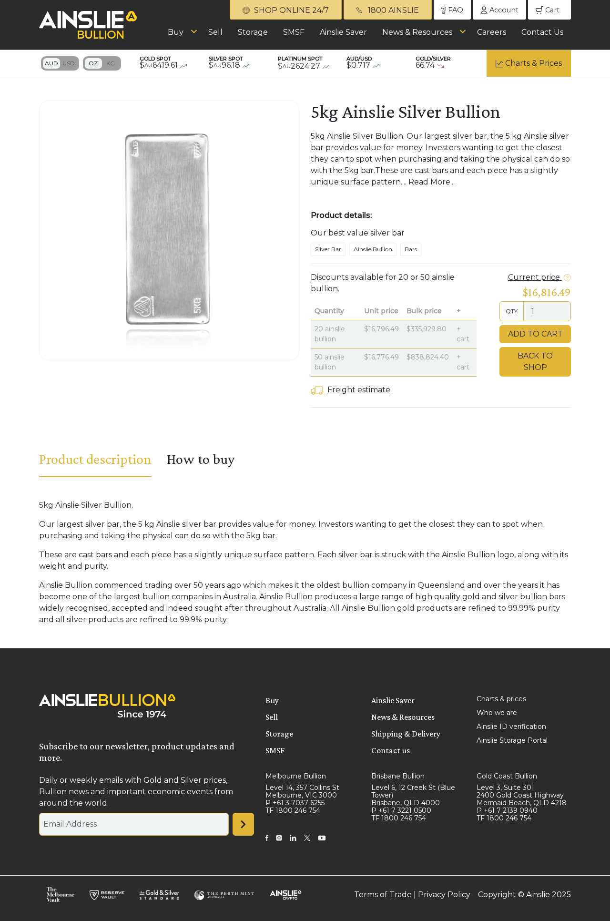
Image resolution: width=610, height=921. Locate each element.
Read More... (431, 181)
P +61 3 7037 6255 (295, 803)
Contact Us (542, 32)
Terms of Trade (383, 894)
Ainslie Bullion (373, 249)
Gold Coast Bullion (507, 776)
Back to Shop (535, 361)
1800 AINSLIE (392, 10)
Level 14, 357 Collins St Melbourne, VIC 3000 (302, 791)
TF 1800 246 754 (292, 810)
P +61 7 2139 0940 (507, 810)
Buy (175, 32)
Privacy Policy (444, 894)
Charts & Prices (533, 63)
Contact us (390, 750)
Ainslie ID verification (511, 726)
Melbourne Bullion (295, 776)
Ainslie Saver (343, 32)
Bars (411, 249)
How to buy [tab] (200, 459)
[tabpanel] (305, 562)
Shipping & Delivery (405, 733)
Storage (253, 32)
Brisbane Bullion (398, 776)
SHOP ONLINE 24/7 (290, 10)
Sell (215, 32)
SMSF (294, 32)
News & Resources (417, 32)
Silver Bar (328, 249)
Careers (491, 32)
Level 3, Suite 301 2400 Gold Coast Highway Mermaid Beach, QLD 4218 (522, 795)
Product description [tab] (95, 459)
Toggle (60, 63)
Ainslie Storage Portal (512, 740)
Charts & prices (501, 699)
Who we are (497, 712)
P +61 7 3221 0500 (401, 810)
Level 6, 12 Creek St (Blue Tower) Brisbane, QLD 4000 (413, 795)
